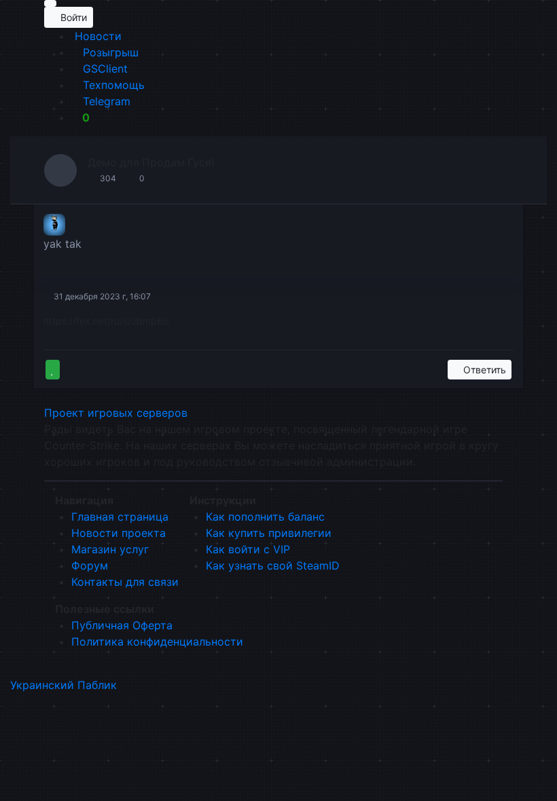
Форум (89, 565)
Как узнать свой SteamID (273, 565)
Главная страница (119, 516)
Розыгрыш (109, 52)
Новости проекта (118, 533)
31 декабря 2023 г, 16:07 (101, 296)
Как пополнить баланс (265, 516)
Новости (96, 36)
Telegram (104, 101)
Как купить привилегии (268, 533)
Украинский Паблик (63, 685)
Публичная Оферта (122, 625)
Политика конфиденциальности (157, 641)
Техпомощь (112, 85)
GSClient (103, 68)
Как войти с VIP (248, 549)
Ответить (483, 369)
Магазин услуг (110, 549)
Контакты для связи (125, 582)
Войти (72, 17)
